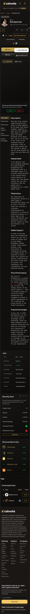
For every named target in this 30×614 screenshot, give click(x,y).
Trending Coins (4, 557)
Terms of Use (22, 547)
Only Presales (4, 568)
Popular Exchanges (4, 140)
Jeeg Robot (10, 453)
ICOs (12, 549)
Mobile (13, 563)
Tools (12, 558)
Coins (8, 13)
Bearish (19, 110)
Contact (22, 562)
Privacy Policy (22, 551)
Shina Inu (9, 470)
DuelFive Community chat (16, 494)
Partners (13, 561)
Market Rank (4, 121)
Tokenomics (4, 124)
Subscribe (14, 601)
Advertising (23, 559)
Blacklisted (5, 576)
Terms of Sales (22, 556)
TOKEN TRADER (11, 447)
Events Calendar (13, 552)
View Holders (22, 39)
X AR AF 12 (11, 500)
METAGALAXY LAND (12, 464)
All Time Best (4, 564)
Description (4, 118)
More (8, 403)
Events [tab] (20, 61)
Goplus (22, 400)
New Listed (5, 560)
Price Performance (5, 134)
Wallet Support (3, 129)
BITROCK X (10, 458)
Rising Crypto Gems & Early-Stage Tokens (4, 548)
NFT (12, 546)
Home (2, 13)
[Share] (22, 30)
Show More (15, 434)
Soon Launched (5, 573)
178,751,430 (15, 8)
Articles (13, 543)
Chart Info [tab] (9, 61)
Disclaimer (23, 543)
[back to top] (25, 610)
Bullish (10, 110)
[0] (27, 30)
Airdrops (13, 556)
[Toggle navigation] (25, 3)
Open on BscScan (11, 39)
